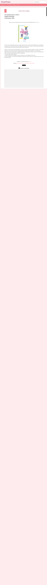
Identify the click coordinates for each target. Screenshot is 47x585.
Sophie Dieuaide (32, 63)
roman (23, 63)
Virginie (30, 61)
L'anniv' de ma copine (23, 11)
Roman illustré (26, 63)
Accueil (18, 4)
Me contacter (10, 4)
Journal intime (19, 63)
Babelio (14, 4)
